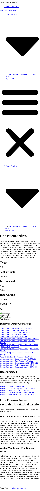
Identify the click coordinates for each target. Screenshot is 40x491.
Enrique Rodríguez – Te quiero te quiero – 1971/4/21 (18, 367)
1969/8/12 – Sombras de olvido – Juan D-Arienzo (17, 395)
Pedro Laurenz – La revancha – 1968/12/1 (15, 335)
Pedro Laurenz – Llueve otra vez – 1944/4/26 (16, 328)
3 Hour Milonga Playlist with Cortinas (22, 74)
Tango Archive (9, 78)
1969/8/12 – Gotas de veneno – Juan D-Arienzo (17, 393)
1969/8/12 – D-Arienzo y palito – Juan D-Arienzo (17, 388)
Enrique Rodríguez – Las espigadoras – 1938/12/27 (18, 359)
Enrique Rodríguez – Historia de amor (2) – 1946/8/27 (19, 363)
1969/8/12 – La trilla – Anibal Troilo (12, 386)
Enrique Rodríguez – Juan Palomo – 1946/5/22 (16, 361)
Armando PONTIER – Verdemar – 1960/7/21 (16, 357)
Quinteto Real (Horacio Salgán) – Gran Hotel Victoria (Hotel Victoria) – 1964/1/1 (19, 346)
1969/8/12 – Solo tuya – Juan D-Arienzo (14, 390)
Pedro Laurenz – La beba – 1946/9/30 (13, 337)
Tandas (6, 76)
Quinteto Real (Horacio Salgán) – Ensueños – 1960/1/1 (19, 339)
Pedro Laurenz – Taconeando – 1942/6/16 (15, 333)
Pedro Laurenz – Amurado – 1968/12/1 (14, 330)
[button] (20, 122)
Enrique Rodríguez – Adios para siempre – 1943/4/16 (18, 365)
